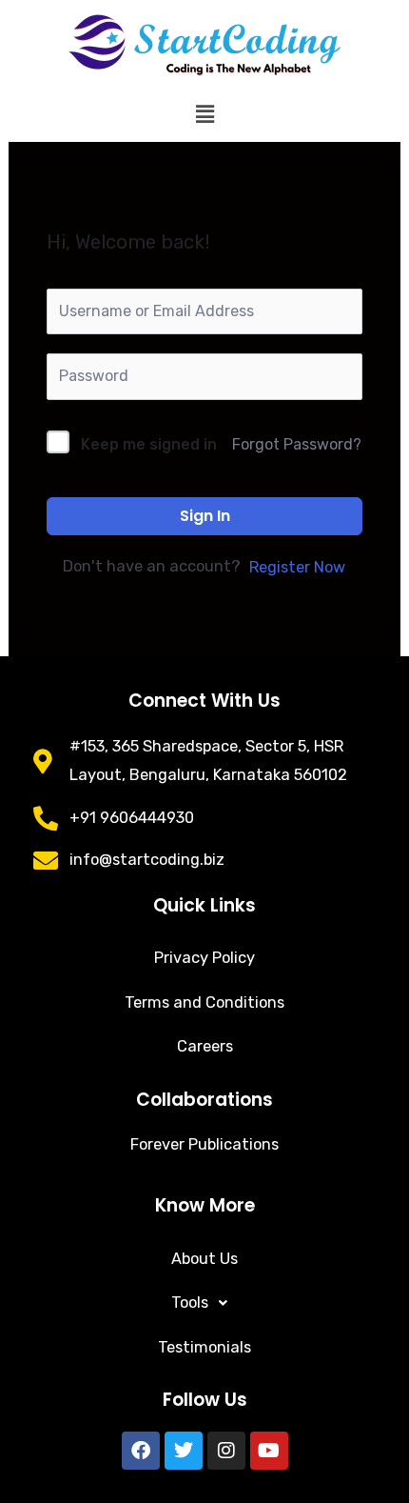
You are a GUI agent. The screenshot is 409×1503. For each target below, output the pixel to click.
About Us (204, 1259)
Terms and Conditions (204, 1002)
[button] (204, 114)
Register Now (297, 567)
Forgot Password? (296, 444)
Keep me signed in (149, 444)
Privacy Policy (204, 958)
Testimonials (204, 1347)
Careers (205, 1046)
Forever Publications (204, 1144)
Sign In (205, 516)
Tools (189, 1302)
